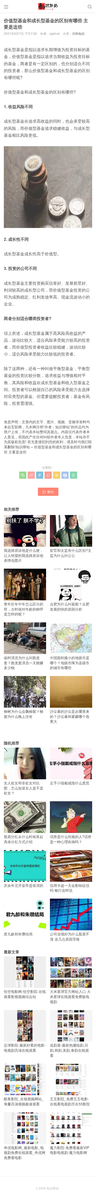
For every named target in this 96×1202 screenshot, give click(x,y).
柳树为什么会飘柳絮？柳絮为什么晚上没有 (23, 714)
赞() (48, 491)
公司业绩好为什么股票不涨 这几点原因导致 (69, 936)
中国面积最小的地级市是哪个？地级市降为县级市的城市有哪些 (69, 662)
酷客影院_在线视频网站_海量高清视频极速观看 (24, 1101)
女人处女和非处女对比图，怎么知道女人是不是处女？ (23, 787)
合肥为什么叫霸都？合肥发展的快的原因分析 (69, 606)
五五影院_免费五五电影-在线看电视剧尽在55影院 (70, 1101)
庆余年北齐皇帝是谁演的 (23, 885)
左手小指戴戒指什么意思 (69, 782)
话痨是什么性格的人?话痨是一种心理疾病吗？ (70, 839)
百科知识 (78, 33)
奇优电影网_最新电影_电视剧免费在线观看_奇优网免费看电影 (24, 1152)
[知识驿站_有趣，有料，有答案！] (48, 6)
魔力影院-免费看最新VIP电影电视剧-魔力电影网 (69, 1150)
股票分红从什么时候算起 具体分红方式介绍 (23, 839)
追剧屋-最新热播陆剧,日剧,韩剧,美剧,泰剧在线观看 (69, 1050)
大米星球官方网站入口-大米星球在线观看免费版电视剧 (70, 996)
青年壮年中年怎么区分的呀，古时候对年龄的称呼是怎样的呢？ (23, 608)
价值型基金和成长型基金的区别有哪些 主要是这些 (47, 449)
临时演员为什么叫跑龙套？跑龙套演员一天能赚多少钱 (23, 662)
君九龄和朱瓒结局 (18, 933)
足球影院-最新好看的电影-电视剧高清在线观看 (25, 1048)
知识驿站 (23, 446)
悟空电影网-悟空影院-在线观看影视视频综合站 (25, 994)
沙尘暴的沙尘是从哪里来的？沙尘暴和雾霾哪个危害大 (69, 716)
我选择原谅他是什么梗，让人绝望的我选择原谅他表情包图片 (23, 555)
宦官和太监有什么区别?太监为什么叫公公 (70, 553)
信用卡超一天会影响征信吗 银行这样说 (69, 888)
